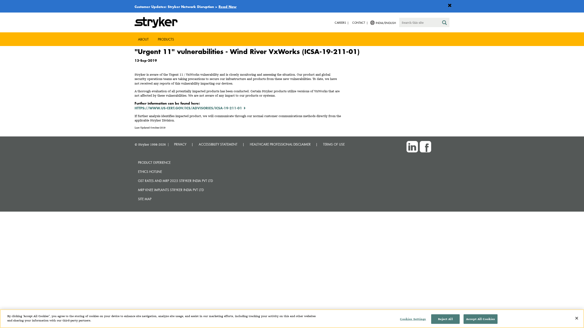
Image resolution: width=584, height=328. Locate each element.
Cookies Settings (413, 319)
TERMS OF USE (334, 144)
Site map (144, 199)
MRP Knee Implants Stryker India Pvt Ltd (171, 190)
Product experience (154, 162)
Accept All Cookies (480, 319)
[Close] (577, 318)
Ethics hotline (150, 171)
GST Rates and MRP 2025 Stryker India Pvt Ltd (175, 181)
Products (166, 39)
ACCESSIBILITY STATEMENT (218, 144)
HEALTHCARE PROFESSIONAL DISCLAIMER (280, 144)
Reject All (445, 319)
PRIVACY (180, 144)
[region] (292, 318)
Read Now (228, 6)
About (143, 39)
